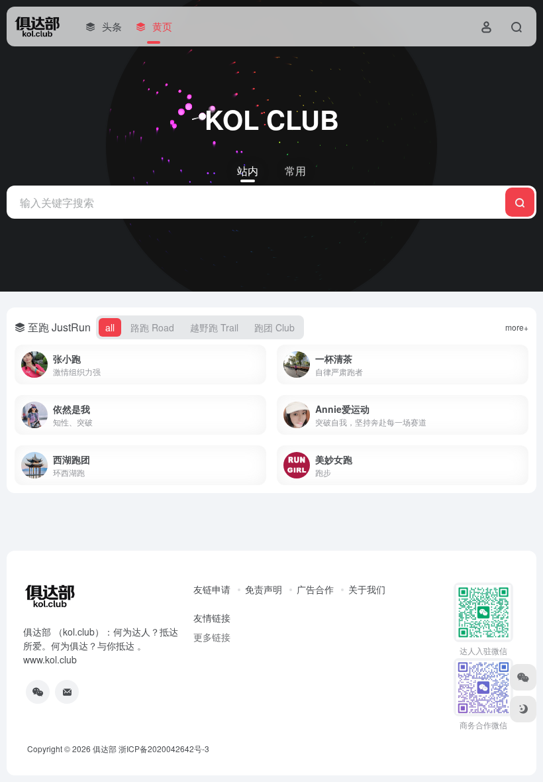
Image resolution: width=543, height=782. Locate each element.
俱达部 (105, 748)
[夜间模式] (523, 709)
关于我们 (366, 589)
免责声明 (263, 589)
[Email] (67, 692)
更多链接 (211, 636)
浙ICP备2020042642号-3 (164, 748)
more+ (516, 327)
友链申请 (211, 589)
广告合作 (315, 589)
